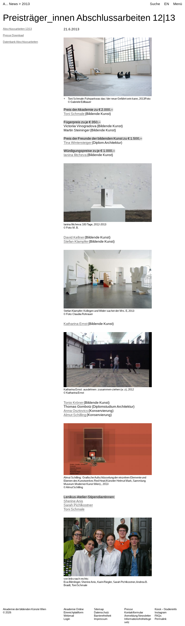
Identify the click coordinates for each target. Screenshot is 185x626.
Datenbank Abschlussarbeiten (20, 41)
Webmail (69, 615)
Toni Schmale (74, 114)
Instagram (161, 612)
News (13, 4)
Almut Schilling (75, 415)
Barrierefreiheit (102, 615)
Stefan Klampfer (76, 241)
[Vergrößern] (64, 98)
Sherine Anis (73, 501)
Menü (177, 4)
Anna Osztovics (76, 411)
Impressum (100, 618)
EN (166, 4)
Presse (128, 609)
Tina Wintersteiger (78, 143)
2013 (26, 4)
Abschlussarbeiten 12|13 (17, 28)
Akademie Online (74, 609)
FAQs (158, 615)
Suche (155, 4)
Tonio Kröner (74, 402)
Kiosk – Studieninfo (166, 609)
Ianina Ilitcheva (75, 155)
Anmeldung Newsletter (137, 615)
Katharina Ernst (76, 324)
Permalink (161, 618)
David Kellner (74, 237)
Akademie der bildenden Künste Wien (24, 609)
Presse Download (13, 35)
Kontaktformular (133, 612)
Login (67, 618)
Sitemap (99, 609)
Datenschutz (101, 612)
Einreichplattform (73, 612)
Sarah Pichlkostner (78, 505)
